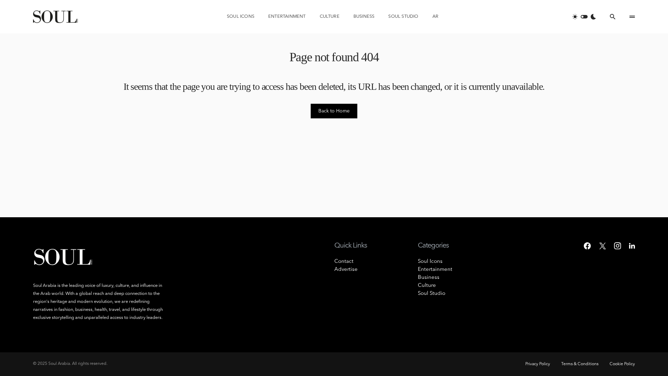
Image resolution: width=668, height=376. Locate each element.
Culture (427, 285)
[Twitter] (602, 245)
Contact (343, 261)
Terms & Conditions (579, 364)
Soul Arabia (59, 364)
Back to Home (334, 111)
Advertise (346, 269)
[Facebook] (587, 245)
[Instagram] (617, 245)
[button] (584, 16)
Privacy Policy (537, 364)
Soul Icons (430, 261)
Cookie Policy (622, 364)
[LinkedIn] (632, 245)
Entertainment (435, 269)
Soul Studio (431, 293)
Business (428, 277)
